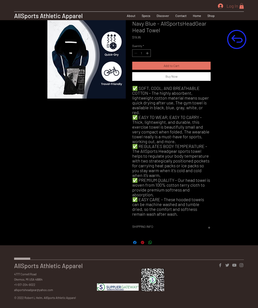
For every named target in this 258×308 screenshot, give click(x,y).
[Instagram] (241, 265)
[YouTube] (234, 265)
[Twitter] (227, 265)
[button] (162, 15)
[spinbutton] (141, 53)
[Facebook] (220, 265)
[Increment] (147, 53)
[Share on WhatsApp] (150, 242)
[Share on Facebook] (134, 242)
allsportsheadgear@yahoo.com (33, 290)
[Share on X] (157, 242)
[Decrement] (135, 53)
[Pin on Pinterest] (142, 242)
